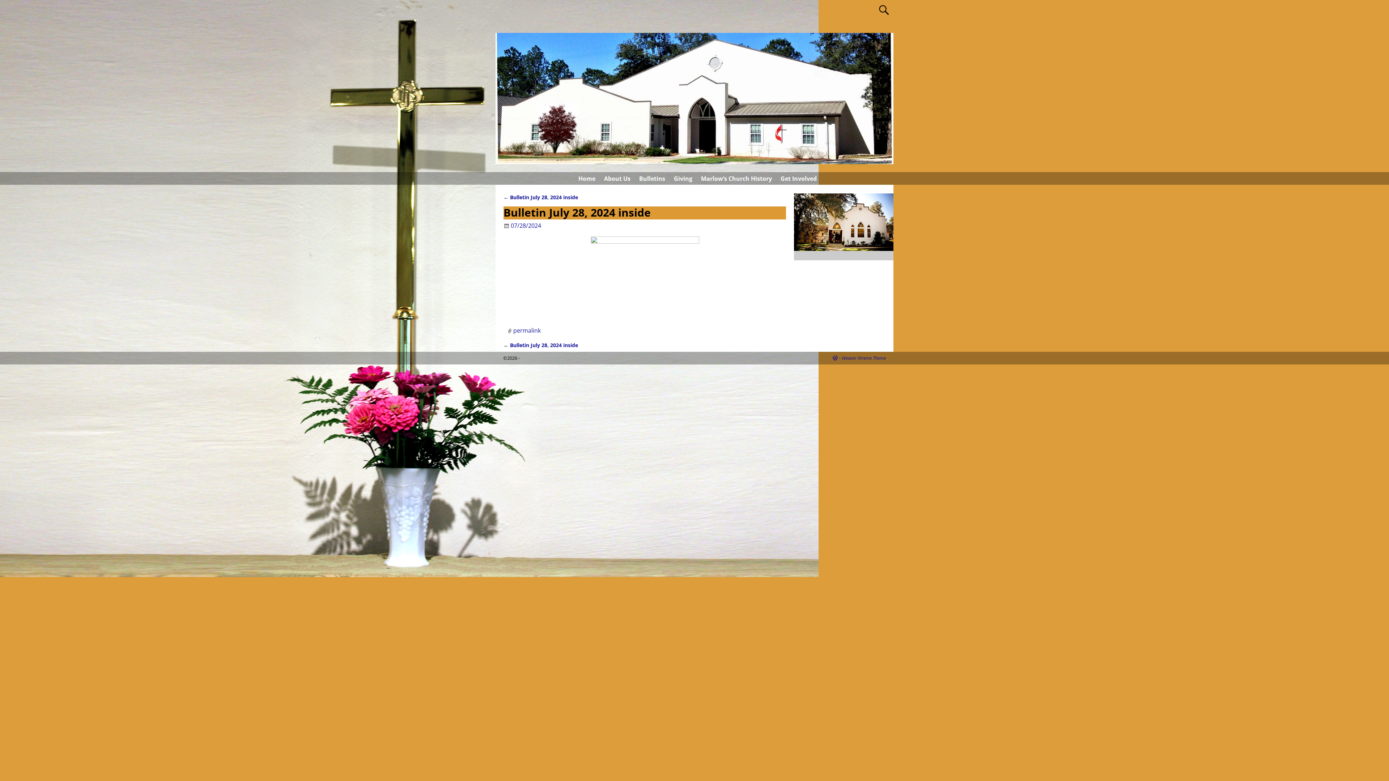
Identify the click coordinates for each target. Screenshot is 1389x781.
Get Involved (799, 179)
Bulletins (652, 179)
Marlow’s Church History (736, 179)
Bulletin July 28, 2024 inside (541, 197)
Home (586, 179)
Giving (683, 179)
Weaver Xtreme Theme (864, 358)
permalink (527, 330)
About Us (617, 179)
